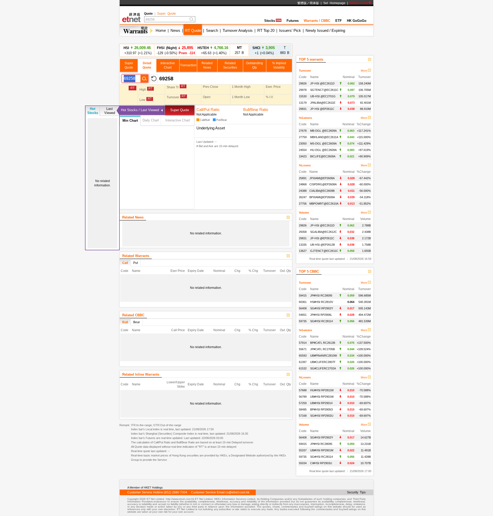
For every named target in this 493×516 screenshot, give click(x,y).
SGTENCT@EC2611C (324, 89)
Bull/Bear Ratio (255, 109)
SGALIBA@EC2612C (323, 231)
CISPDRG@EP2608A (323, 184)
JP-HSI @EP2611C (322, 108)
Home (161, 30)
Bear (136, 322)
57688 (303, 390)
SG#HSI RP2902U (321, 415)
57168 (303, 415)
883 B (284, 50)
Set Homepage (334, 3)
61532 (303, 368)
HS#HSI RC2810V (321, 301)
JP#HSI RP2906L (321, 314)
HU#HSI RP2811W (322, 390)
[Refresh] (154, 78)
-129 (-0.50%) (175, 50)
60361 (303, 301)
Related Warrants (135, 256)
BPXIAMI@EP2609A (322, 197)
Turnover (305, 70)
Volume (304, 212)
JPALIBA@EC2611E (322, 102)
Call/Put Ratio (207, 109)
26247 (303, 197)
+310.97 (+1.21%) (137, 50)
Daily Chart (151, 120)
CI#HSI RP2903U (321, 463)
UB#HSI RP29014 (321, 403)
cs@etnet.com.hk (237, 492)
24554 (303, 149)
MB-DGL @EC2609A (323, 130)
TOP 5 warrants (311, 59)
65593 (303, 355)
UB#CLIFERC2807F (323, 362)
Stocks (269, 21)
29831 (303, 108)
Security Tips (356, 492)
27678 (303, 130)
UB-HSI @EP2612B (322, 244)
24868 (303, 184)
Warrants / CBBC (317, 21)
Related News (133, 217)
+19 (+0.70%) (213, 53)
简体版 (314, 3)
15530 (303, 96)
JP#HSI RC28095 (321, 295)
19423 (303, 156)
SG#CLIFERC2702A (323, 368)
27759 (303, 137)
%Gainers (305, 117)
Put (135, 263)
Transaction (188, 65)
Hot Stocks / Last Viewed (140, 110)
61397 (303, 362)
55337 (303, 450)
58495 (303, 409)
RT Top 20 (265, 30)
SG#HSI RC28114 (321, 321)
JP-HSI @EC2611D (322, 83)
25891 (303, 178)
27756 (303, 203)
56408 (303, 308)
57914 (303, 342)
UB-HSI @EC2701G (323, 96)
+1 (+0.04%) (263, 50)
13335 (303, 244)
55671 (303, 349)
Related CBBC (133, 315)
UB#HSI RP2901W (322, 396)
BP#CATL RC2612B (322, 342)
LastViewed (109, 111)
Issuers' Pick (290, 30)
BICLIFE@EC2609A (322, 156)
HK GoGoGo (356, 21)
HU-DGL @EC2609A (323, 149)
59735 (303, 321)
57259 (303, 403)
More (364, 70)
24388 (303, 190)
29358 (303, 231)
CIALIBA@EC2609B (322, 190)
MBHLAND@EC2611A (324, 137)
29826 (303, 83)
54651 (303, 314)
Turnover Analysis (238, 30)
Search (212, 30)
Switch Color (359, 3)
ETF (338, 21)
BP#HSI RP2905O (321, 409)
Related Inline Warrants (140, 374)
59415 (303, 295)
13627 (303, 250)
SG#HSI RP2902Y (321, 308)
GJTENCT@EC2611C (324, 250)
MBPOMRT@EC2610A (323, 203)
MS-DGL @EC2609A (323, 143)
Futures (293, 21)
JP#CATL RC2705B (322, 349)
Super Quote (166, 13)
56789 (303, 396)
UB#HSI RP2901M (321, 450)
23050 (303, 143)
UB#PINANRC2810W (323, 355)
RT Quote (193, 30)
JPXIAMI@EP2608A (322, 178)
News (175, 30)
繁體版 (302, 3)
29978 (303, 89)
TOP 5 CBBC (309, 271)
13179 (303, 102)
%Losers (305, 165)
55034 (303, 463)
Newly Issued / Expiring (325, 30)
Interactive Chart (177, 120)
